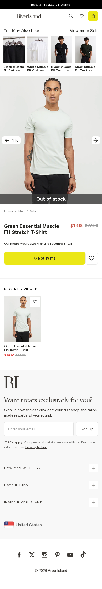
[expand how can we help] (93, 468)
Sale (33, 211)
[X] (32, 555)
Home (8, 211)
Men (21, 211)
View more (84, 30)
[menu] (9, 16)
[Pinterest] (57, 554)
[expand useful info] (93, 485)
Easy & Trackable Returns (50, 5)
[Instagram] (44, 554)
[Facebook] (19, 554)
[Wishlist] (81, 16)
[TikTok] (83, 554)
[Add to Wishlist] (91, 258)
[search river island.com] (71, 16)
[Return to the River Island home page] (32, 16)
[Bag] (93, 16)
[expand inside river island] (93, 502)
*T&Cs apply (13, 442)
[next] (96, 140)
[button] (51, 140)
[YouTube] (70, 554)
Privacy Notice (36, 447)
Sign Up (86, 429)
